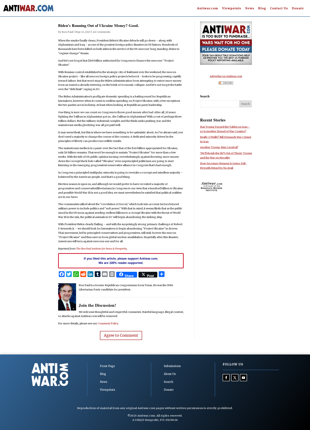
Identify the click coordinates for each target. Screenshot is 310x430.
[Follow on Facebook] (226, 377)
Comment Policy (108, 323)
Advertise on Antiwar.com (226, 76)
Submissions (172, 366)
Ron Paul (67, 32)
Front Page (107, 366)
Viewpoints (231, 8)
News (249, 8)
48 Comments (101, 32)
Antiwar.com (207, 8)
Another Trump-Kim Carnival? (219, 147)
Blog (262, 8)
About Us (170, 374)
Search (168, 382)
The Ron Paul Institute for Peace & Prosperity (101, 248)
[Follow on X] (234, 377)
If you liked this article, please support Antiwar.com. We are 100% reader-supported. (121, 261)
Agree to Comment (121, 335)
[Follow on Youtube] (243, 377)
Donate (298, 8)
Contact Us (279, 8)
